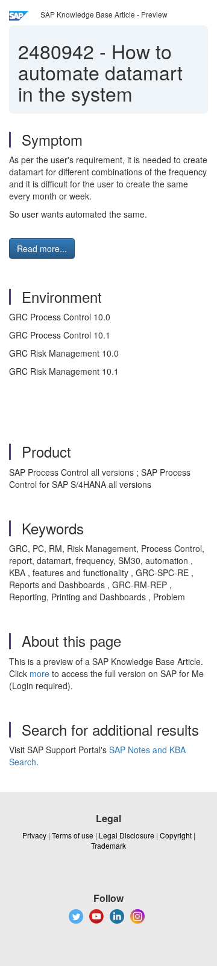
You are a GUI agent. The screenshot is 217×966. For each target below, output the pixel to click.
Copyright (176, 835)
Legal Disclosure (126, 835)
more (39, 673)
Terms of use (72, 835)
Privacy (34, 835)
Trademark (108, 845)
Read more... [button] (42, 248)
